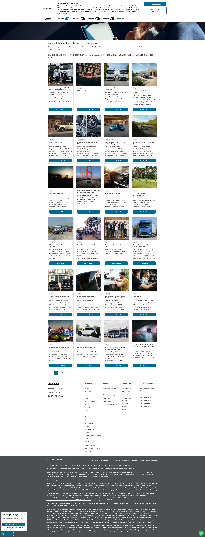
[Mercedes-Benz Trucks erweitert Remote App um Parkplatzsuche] (144, 331)
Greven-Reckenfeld (90, 423)
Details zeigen (121, 18)
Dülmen (87, 410)
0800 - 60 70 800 (54, 392)
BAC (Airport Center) (91, 401)
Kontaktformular (107, 392)
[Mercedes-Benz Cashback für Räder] (88, 126)
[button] (7, 534)
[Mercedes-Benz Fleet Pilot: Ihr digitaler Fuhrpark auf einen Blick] (116, 126)
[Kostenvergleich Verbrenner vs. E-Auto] (144, 74)
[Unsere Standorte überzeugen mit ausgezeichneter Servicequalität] (60, 280)
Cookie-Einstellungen (152, 460)
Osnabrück (88, 392)
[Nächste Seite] (72, 373)
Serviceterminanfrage (109, 395)
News (135, 88)
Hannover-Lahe (89, 429)
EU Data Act (125, 460)
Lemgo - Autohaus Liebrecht (93, 435)
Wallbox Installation (84, 91)
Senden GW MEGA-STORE (93, 448)
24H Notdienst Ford (145, 400)
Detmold (87, 407)
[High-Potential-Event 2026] (88, 228)
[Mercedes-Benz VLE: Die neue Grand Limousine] (144, 126)
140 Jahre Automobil (56, 193)
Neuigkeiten (124, 403)
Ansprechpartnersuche (109, 388)
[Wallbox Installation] (88, 74)
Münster (87, 388)
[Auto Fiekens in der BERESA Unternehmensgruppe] (116, 331)
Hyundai (52, 139)
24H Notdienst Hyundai (146, 394)
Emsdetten (88, 413)
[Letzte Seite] (75, 373)
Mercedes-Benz (81, 139)
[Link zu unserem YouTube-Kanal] (62, 396)
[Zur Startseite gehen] (56, 383)
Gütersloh (87, 420)
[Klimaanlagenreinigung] (116, 177)
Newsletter (106, 398)
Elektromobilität (125, 392)
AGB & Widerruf (115, 460)
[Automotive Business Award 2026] (116, 228)
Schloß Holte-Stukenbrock (92, 442)
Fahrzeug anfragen (108, 401)
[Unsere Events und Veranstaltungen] (144, 177)
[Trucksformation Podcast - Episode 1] (116, 74)
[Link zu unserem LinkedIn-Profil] (56, 396)
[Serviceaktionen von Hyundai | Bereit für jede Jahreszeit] (116, 280)
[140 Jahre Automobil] (60, 177)
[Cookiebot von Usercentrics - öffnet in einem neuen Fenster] (47, 19)
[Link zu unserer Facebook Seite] (49, 396)
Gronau (87, 426)
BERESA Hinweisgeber (125, 465)
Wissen (80, 88)
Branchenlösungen (126, 395)
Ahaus (86, 398)
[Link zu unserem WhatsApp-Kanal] (201, 533)
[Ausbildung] (144, 280)
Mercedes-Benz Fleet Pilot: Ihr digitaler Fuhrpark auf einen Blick (115, 144)
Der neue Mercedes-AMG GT (59, 347)
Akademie (124, 409)
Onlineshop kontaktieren (110, 404)
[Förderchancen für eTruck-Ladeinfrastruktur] (144, 228)
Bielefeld (87, 395)
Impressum (95, 460)
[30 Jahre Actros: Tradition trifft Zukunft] (60, 228)
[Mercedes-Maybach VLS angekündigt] (88, 280)
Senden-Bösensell (90, 445)
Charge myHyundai (56, 142)
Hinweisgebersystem (138, 460)
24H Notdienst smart (146, 397)
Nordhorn (87, 438)
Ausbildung (137, 296)
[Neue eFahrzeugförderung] (88, 331)
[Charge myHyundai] (60, 126)
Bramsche (88, 404)
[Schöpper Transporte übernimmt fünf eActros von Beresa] (60, 74)
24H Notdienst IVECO (146, 406)
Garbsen (87, 417)
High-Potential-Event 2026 (86, 245)
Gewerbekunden (126, 388)
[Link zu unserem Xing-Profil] (59, 396)
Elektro (135, 139)
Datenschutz (104, 460)
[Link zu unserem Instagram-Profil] (52, 396)
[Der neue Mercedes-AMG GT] (60, 331)
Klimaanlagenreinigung (113, 193)
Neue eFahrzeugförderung (86, 347)
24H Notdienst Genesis (146, 403)
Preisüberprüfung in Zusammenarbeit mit (14, 527)
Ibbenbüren (88, 432)
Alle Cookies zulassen (155, 4)
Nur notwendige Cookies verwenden (155, 10)
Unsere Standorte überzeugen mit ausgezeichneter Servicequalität (59, 297)
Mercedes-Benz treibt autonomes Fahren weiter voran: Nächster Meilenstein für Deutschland (88, 192)
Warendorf (88, 451)
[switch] (83, 18)
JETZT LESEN (60, 109)
